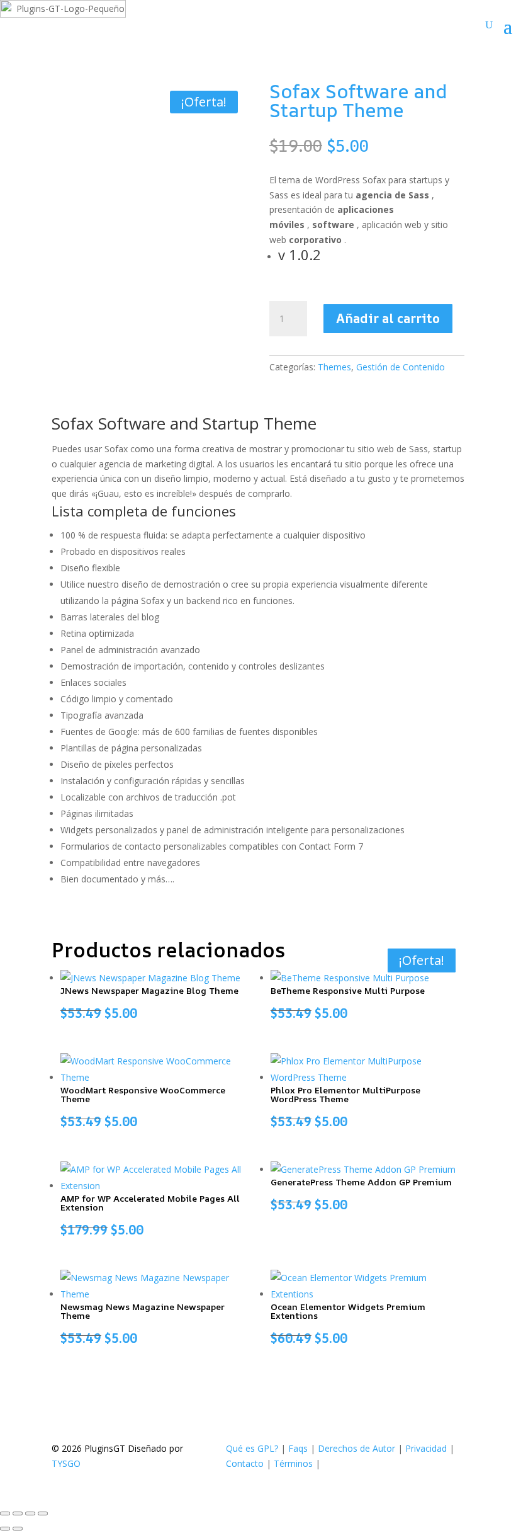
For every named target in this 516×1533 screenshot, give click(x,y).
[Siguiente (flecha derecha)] (18, 1528)
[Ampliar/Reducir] (5, 1513)
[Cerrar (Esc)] (43, 1513)
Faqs (298, 1448)
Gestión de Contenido (400, 367)
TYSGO (66, 1463)
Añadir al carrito (388, 318)
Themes (334, 367)
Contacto (245, 1463)
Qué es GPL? (252, 1448)
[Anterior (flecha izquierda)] (5, 1528)
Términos (293, 1463)
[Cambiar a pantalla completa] (18, 1513)
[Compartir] (30, 1513)
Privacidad (426, 1448)
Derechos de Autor (356, 1448)
